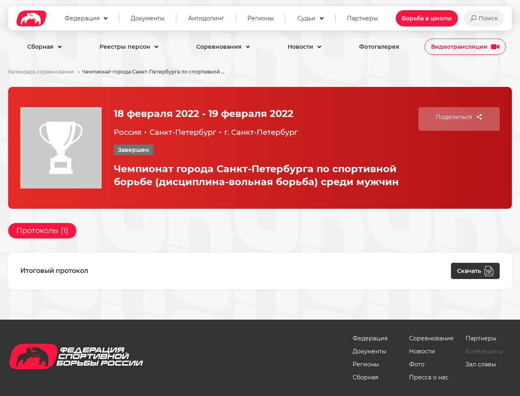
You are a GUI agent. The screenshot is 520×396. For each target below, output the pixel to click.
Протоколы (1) (42, 230)
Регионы (366, 364)
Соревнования (431, 338)
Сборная (365, 377)
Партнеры (481, 338)
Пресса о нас (428, 377)
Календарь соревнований (41, 72)
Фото (417, 364)
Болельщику (484, 351)
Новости (422, 351)
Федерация (370, 338)
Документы (369, 351)
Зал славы (481, 364)
